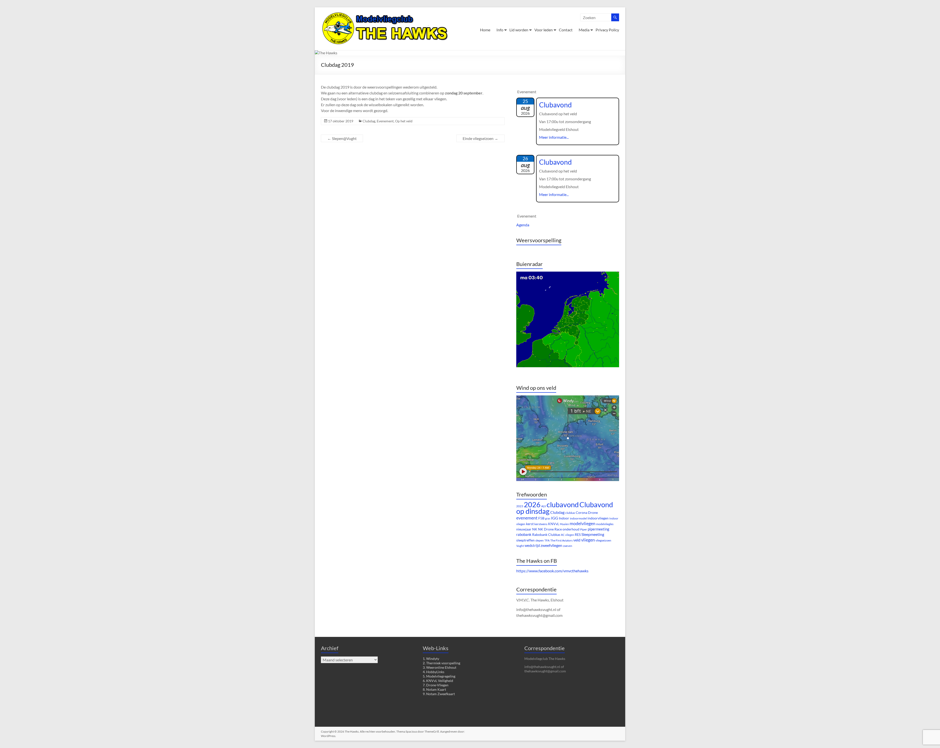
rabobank (523, 534)
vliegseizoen (603, 540)
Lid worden (518, 29)
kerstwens (540, 524)
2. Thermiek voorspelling (441, 663)
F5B (541, 518)
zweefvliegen (551, 545)
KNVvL (553, 524)
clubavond (563, 504)
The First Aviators (561, 540)
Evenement (385, 121)
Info (499, 29)
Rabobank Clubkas (546, 534)
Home (485, 29)
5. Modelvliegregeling (439, 676)
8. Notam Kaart (434, 689)
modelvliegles (604, 524)
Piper (583, 529)
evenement (527, 517)
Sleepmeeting (592, 534)
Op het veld (403, 121)
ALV (543, 506)
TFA (547, 540)
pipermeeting (598, 529)
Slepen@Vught (342, 138)
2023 (519, 506)
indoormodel (578, 518)
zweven (567, 545)
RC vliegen (567, 534)
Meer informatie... (554, 137)
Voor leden (543, 29)
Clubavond (555, 105)
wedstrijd (532, 545)
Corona (581, 512)
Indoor (564, 518)
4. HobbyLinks (433, 672)
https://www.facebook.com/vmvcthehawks (552, 570)
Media (584, 29)
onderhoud (571, 529)
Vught (520, 546)
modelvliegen (582, 523)
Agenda (522, 224)
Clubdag (369, 121)
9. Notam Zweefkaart (439, 694)
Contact (566, 29)
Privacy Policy (607, 29)
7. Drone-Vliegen (435, 685)
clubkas (570, 513)
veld (576, 540)
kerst (530, 524)
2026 (532, 504)
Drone (593, 512)
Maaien (564, 524)
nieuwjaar (523, 529)
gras (547, 518)
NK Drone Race (550, 529)
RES (578, 534)
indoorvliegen (598, 518)
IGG (554, 518)
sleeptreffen (525, 540)
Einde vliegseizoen (480, 138)
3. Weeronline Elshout (439, 667)
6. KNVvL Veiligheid (438, 681)
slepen (539, 540)
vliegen (588, 539)
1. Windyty (431, 658)
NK (534, 529)
